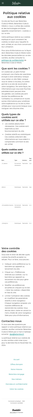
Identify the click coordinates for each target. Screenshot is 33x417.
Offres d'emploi (16, 364)
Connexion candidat (16, 403)
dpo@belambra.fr (17, 334)
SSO (23, 401)
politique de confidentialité (13, 60)
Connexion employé (14, 401)
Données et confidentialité (16, 384)
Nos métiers (16, 379)
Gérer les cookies (16, 389)
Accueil (16, 359)
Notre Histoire (16, 369)
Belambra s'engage (16, 374)
